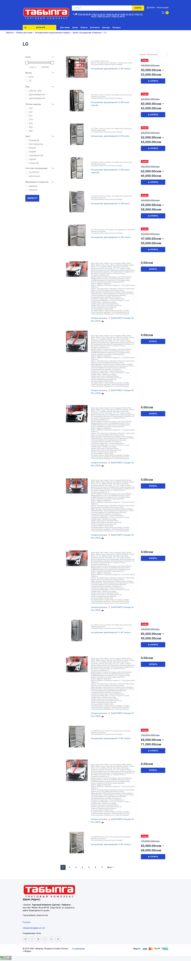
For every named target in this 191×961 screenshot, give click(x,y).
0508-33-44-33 (113, 14)
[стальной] (26, 163)
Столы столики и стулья (119, 300)
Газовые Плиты (119, 273)
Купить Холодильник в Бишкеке (104, 63)
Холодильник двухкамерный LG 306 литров (111, 237)
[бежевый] (26, 140)
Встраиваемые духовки (100, 272)
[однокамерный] (26, 98)
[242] (26, 108)
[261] (26, 116)
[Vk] (51, 939)
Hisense (119, 265)
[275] (26, 120)
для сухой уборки (124, 277)
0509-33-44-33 (127, 14)
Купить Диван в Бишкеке (101, 284)
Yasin (122, 268)
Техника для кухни (125, 63)
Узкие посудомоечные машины (103, 307)
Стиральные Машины (99, 300)
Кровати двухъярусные (115, 282)
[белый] (26, 148)
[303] (26, 127)
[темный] (26, 190)
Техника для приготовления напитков (106, 305)
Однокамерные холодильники (115, 294)
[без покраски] (26, 144)
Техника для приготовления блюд (104, 304)
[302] (26, 123)
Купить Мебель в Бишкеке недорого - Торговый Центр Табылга (113, 286)
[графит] (26, 152)
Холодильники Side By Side (102, 309)
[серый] (26, 159)
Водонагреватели (127, 270)
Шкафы (126, 310)
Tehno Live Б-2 (99, 95)
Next (109, 867)
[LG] (26, 81)
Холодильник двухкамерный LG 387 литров (111, 69)
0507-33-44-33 (98, 14)
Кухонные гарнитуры (126, 289)
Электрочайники (122, 314)
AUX (111, 263)
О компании (78, 948)
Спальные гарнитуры (99, 299)
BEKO (124, 263)
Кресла (94, 282)
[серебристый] (26, 155)
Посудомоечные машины (101, 297)
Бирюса (94, 270)
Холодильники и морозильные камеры (107, 64)
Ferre (103, 265)
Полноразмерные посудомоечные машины (108, 295)
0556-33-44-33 (118, 16)
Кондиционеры (124, 280)
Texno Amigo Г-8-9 (101, 230)
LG (92, 61)
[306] (26, 131)
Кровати (101, 282)
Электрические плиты (120, 312)
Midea (104, 267)
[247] (26, 112)
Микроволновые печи (114, 290)
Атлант (128, 268)
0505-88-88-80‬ (84, 14)
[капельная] (26, 176)
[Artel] (26, 77)
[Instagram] (32, 939)
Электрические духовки (101, 312)
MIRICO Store (99, 731)
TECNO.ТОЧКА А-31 (101, 61)
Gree (107, 265)
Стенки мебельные (116, 299)
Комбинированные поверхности (104, 280)
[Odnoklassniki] (45, 939)
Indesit (125, 265)
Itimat (93, 267)
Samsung (116, 267)
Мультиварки (127, 292)
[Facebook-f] (25, 939)
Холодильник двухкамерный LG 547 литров (111, 632)
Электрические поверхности (102, 314)
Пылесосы (116, 297)
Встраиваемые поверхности (122, 272)
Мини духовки (96, 292)
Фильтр (32, 198)
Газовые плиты (105, 273)
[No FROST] (26, 172)
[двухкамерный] (26, 94)
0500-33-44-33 (104, 16)
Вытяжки (94, 273)
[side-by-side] (26, 91)
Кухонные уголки (98, 290)
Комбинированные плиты (119, 278)
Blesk (98, 265)
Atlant (106, 263)
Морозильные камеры (112, 292)
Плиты (131, 294)
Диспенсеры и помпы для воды (104, 277)
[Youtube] (38, 939)
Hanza (112, 265)
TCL (114, 268)
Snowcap (108, 268)
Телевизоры (96, 302)
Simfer (101, 268)
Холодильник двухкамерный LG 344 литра (110, 136)
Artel (93, 263)
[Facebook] (58, 939)
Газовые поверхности (100, 275)
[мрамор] (26, 186)
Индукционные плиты (99, 278)
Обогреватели (97, 294)
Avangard (117, 263)
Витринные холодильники (108, 270)
